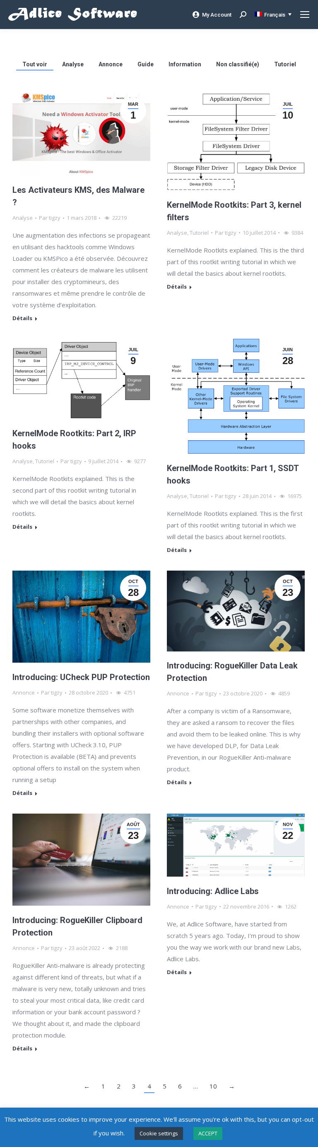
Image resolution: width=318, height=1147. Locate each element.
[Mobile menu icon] (305, 14)
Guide (145, 64)
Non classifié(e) (237, 64)
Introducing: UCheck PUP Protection (81, 677)
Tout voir (34, 64)
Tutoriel (285, 64)
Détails (22, 318)
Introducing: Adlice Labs (213, 891)
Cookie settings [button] (159, 1133)
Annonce (111, 64)
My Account (216, 15)
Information (185, 64)
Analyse (73, 64)
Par (49, 217)
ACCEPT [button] (207, 1133)
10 (213, 1086)
